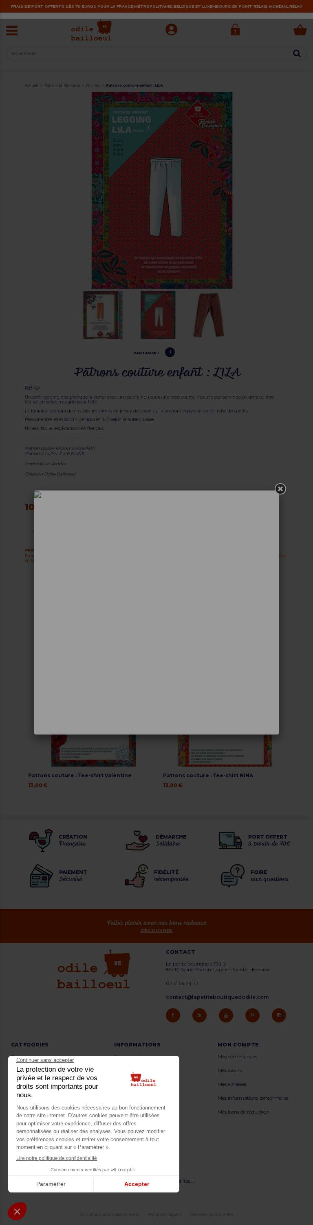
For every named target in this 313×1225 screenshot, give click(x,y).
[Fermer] (280, 489)
